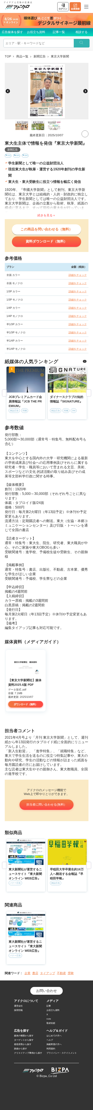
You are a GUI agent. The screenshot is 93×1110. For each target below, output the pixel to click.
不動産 (61, 973)
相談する (81, 32)
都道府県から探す (22, 1044)
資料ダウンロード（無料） (46, 241)
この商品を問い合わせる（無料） (46, 229)
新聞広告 (40, 56)
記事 (48, 1006)
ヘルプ (49, 1040)
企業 (27, 973)
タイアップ (47, 973)
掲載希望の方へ (54, 1044)
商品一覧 (22, 56)
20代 (26, 156)
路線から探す (20, 1048)
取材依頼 (50, 1023)
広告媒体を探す (12, 32)
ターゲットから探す (24, 1040)
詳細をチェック (78, 275)
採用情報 (18, 1010)
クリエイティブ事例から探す (28, 1053)
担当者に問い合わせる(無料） (46, 804)
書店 (35, 973)
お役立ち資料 (36, 32)
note (48, 1019)
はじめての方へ (54, 1035)
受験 (71, 973)
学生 (9, 156)
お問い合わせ (46, 991)
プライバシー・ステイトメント (61, 1053)
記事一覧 (59, 32)
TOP (8, 56)
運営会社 (18, 1006)
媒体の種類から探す (24, 1035)
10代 (17, 156)
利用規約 (50, 1048)
